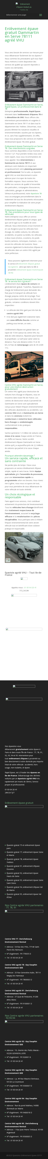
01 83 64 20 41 (30, 587)
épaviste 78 (36, 193)
